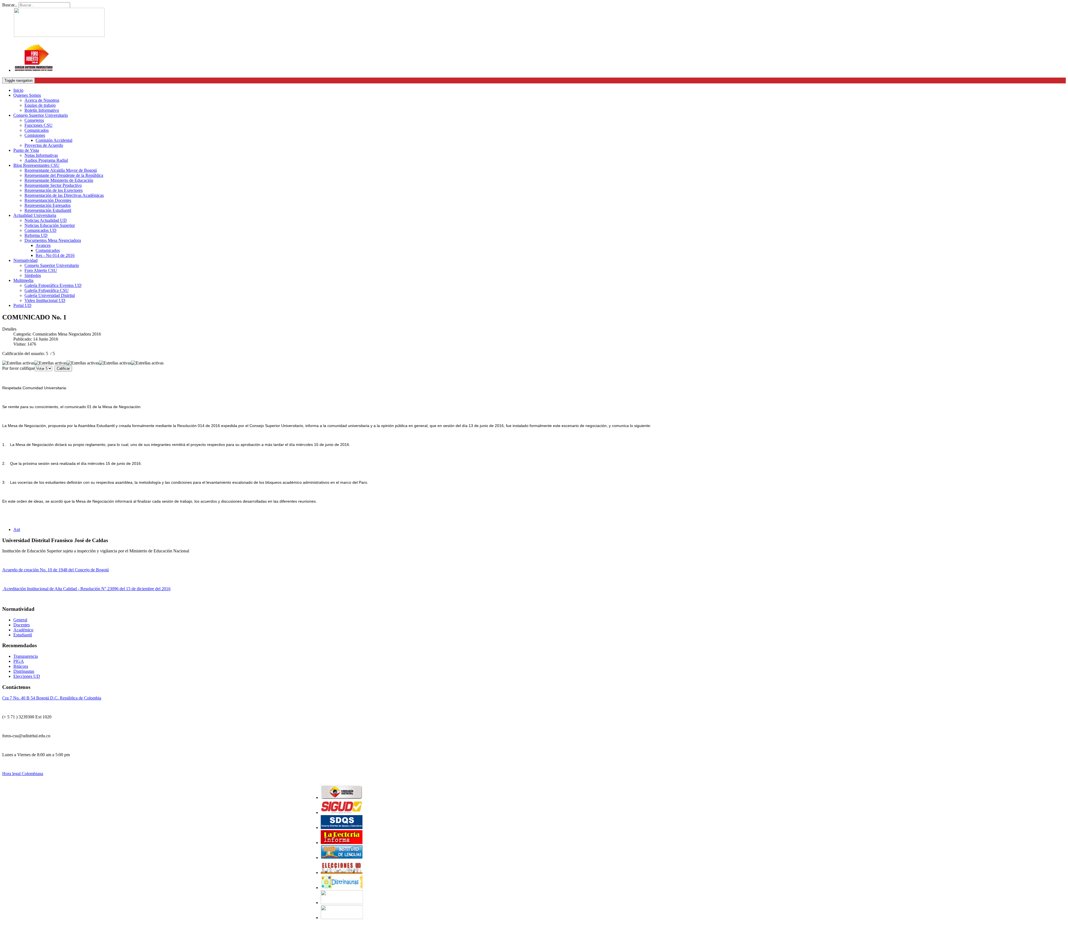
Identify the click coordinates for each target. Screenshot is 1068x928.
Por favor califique (18, 368)
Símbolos (32, 275)
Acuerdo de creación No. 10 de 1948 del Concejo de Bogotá (55, 569)
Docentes (21, 624)
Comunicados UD (40, 230)
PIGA (18, 661)
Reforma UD (36, 235)
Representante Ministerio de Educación (58, 180)
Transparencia (25, 656)
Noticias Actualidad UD (45, 220)
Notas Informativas (41, 155)
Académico (23, 629)
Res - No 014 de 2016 (55, 255)
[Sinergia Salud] (311, 812)
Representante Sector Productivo (53, 185)
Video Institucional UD (44, 300)
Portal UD (22, 305)
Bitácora (20, 666)
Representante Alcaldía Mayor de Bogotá (60, 170)
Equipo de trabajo (40, 105)
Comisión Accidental (54, 140)
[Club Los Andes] (311, 797)
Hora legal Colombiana (22, 773)
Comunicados (36, 130)
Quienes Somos (27, 95)
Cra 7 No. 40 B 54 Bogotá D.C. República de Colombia (51, 698)
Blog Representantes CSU (36, 165)
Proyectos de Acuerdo (43, 145)
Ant (16, 529)
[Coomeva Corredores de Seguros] (311, 872)
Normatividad (25, 260)
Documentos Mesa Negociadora (52, 240)
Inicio (18, 90)
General (20, 619)
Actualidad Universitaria (34, 215)
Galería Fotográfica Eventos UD (52, 285)
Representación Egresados (47, 205)
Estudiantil (22, 634)
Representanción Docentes (47, 200)
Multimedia (23, 280)
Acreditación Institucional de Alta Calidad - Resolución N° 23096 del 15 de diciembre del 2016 (86, 588)
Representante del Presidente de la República (63, 175)
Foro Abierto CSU (40, 270)
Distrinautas (23, 671)
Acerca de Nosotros (41, 100)
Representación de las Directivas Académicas (64, 195)
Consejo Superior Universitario (40, 115)
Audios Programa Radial (46, 160)
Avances (43, 245)
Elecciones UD (26, 676)
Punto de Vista (26, 150)
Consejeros (34, 120)
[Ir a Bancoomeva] (311, 887)
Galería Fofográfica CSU (46, 290)
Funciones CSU (38, 125)
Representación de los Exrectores (53, 190)
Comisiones (34, 135)
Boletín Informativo (41, 110)
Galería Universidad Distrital (49, 295)
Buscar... (10, 5)
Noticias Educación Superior (49, 225)
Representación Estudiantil (47, 210)
